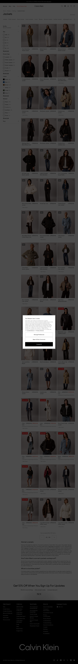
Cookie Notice (30, 330)
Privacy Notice (40, 330)
